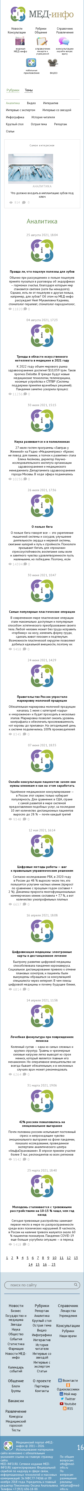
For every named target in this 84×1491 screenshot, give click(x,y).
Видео (42, 1330)
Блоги (16, 1386)
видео (31, 103)
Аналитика (42, 1316)
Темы (29, 90)
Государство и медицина (16, 1318)
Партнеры (42, 1386)
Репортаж (42, 1311)
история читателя (43, 117)
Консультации (17, 32)
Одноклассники (68, 1389)
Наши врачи (68, 1336)
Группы (16, 1391)
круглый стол (15, 124)
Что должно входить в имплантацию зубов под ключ (42, 194)
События (16, 1339)
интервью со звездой (57, 110)
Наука (16, 1329)
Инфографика (42, 1335)
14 (30, 1264)
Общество (16, 1334)
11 (62, 1257)
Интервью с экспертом (42, 1364)
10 (54, 1257)
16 (45, 1264)
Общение (41, 32)
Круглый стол (42, 1320)
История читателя (42, 1347)
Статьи (42, 1371)
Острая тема (42, 1325)
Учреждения (68, 1316)
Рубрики (41, 29)
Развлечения (64, 32)
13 (76, 1257)
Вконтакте (70, 1380)
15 (38, 1264)
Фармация (16, 1348)
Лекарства (68, 1311)
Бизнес (16, 1311)
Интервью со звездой (42, 1355)
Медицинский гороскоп (16, 1423)
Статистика (16, 1344)
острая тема (39, 124)
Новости (16, 29)
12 (69, 1257)
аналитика (13, 103)
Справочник (65, 29)
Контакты (42, 1391)
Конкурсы (16, 1416)
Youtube (69, 1404)
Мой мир (70, 1394)
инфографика (15, 117)
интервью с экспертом (20, 110)
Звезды (16, 1324)
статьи (10, 131)
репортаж (60, 124)
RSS (70, 1408)
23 (54, 1264)
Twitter (69, 1399)
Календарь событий (16, 1369)
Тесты (15, 1430)
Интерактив (42, 1340)
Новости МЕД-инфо (15, 1355)
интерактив (50, 103)
